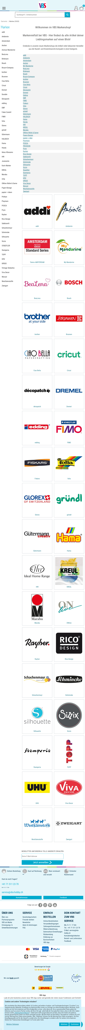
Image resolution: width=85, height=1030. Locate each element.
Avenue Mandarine (8, 50)
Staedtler (26, 170)
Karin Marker (6, 166)
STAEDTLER (6, 246)
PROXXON (26, 146)
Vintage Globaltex (8, 268)
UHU (3, 259)
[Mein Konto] (76, 8)
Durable (4, 94)
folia (3, 121)
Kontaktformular (22, 898)
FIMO (4, 117)
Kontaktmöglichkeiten (72, 936)
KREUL (4, 170)
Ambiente (5, 36)
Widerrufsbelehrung (50, 929)
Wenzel (4, 277)
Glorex (4, 125)
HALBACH (5, 139)
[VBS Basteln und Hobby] (42, 5)
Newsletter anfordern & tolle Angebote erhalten (43, 851)
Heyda (4, 148)
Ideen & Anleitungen (30, 925)
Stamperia (5, 250)
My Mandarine (28, 66)
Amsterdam (6, 41)
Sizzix (4, 241)
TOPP (4, 255)
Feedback (63, 898)
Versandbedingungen (51, 924)
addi (3, 32)
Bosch (4, 63)
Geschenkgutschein (29, 917)
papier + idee (27, 138)
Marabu (4, 174)
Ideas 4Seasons (7, 152)
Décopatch (5, 99)
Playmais (5, 201)
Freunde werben (28, 920)
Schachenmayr (7, 228)
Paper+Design (7, 188)
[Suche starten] (67, 14)
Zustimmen (75, 1024)
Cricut (4, 85)
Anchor (4, 45)
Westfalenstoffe (7, 281)
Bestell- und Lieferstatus (73, 938)
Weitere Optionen (12, 1024)
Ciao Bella (5, 81)
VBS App (46, 942)
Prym (3, 210)
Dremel (4, 90)
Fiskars (25, 103)
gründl (4, 130)
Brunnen (5, 77)
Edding (25, 95)
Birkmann (5, 59)
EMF (3, 108)
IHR (3, 157)
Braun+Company (8, 68)
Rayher (4, 214)
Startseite (4, 21)
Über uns (5, 917)
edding (4, 103)
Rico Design (6, 219)
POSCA (4, 206)
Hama (4, 143)
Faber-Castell (6, 112)
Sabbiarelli (5, 223)
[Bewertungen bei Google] (42, 968)
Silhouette (5, 237)
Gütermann (6, 134)
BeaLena (5, 54)
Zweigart (5, 286)
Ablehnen (64, 1024)
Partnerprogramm (8, 920)
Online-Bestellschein (50, 921)
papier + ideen (7, 192)
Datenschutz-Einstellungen (52, 932)
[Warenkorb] (81, 8)
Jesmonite (5, 161)
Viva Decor (5, 272)
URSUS (4, 263)
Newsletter (26, 922)
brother (4, 72)
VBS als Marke (7, 922)
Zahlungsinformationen (51, 926)
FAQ (24, 928)
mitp (3, 179)
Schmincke (5, 232)
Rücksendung (48, 934)
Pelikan (4, 197)
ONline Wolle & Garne (9, 183)
